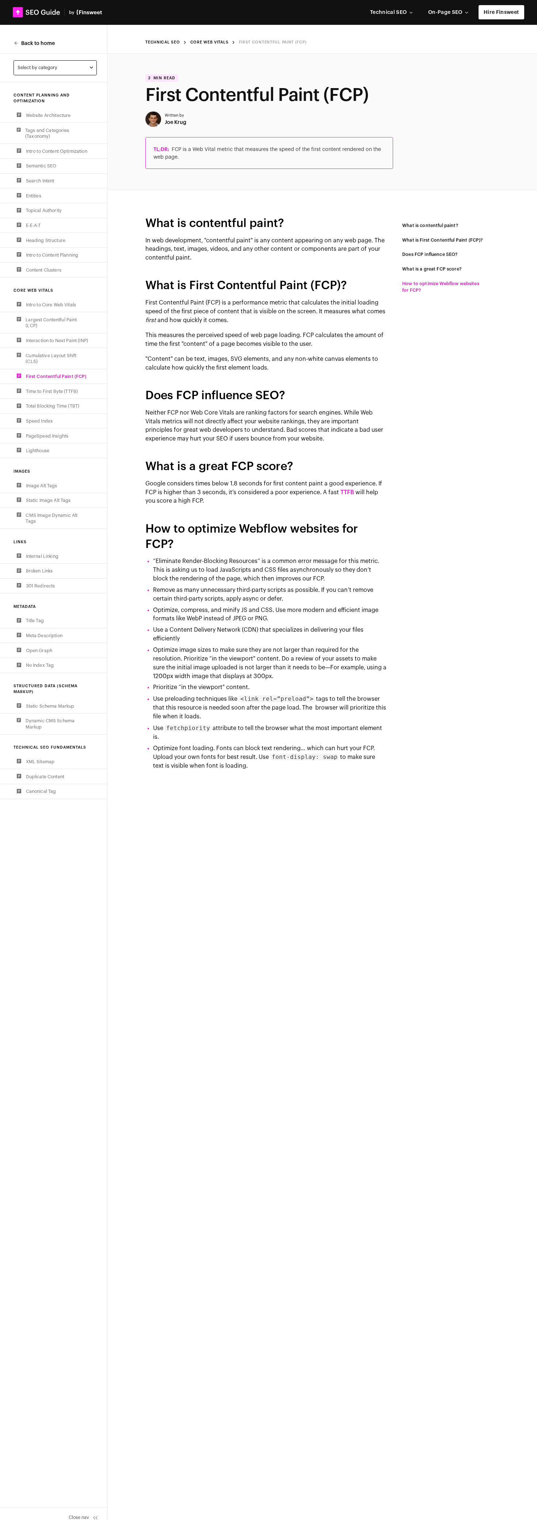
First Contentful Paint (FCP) (273, 42)
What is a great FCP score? (431, 269)
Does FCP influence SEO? (429, 254)
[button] (391, 12)
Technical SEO (162, 42)
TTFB (347, 492)
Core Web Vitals (209, 42)
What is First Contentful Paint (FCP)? (442, 240)
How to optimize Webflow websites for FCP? (440, 287)
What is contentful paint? (430, 225)
